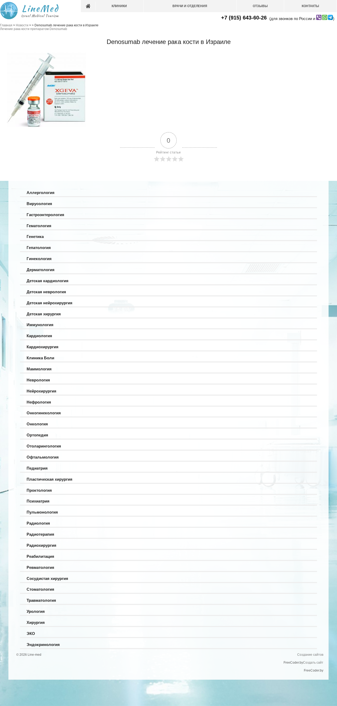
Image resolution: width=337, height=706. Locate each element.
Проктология (39, 490)
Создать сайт (313, 662)
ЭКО (31, 633)
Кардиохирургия (42, 347)
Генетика (35, 236)
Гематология (39, 225)
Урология (36, 611)
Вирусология (39, 203)
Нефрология (39, 402)
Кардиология (39, 336)
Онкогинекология (44, 413)
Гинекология (39, 258)
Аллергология (40, 192)
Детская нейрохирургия (49, 303)
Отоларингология (44, 446)
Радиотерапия (40, 534)
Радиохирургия (41, 545)
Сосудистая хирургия (47, 578)
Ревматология (40, 567)
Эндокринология (43, 644)
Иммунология (40, 324)
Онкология (37, 424)
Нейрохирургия (41, 391)
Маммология (39, 369)
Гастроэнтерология (45, 214)
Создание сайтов (310, 655)
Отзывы (260, 6)
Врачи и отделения (189, 6)
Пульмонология (42, 512)
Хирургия (36, 622)
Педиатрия (37, 468)
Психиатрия (38, 501)
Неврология (38, 380)
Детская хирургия (44, 314)
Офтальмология (43, 457)
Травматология (41, 600)
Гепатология (39, 247)
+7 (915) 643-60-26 (244, 18)
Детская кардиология (47, 281)
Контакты (310, 6)
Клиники (119, 6)
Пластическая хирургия (49, 479)
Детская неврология (46, 292)
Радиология (38, 523)
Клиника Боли (40, 358)
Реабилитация (40, 556)
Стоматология (40, 589)
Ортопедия (37, 435)
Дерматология (40, 269)
